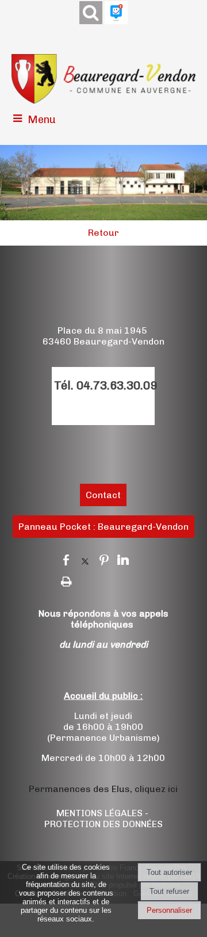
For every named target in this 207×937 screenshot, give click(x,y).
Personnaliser (169, 910)
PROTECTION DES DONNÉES (103, 824)
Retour (103, 232)
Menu (42, 119)
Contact (103, 494)
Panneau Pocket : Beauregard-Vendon (103, 526)
